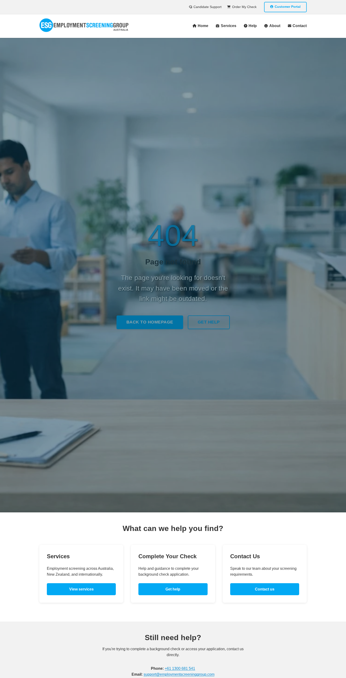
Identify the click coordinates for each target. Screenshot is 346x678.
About (274, 26)
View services (81, 589)
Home (203, 26)
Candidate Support (207, 7)
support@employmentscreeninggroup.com (179, 674)
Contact (300, 26)
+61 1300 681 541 (180, 668)
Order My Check (244, 7)
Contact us (264, 589)
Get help (209, 322)
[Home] (84, 26)
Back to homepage (149, 322)
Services (228, 26)
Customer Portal (288, 6)
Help (253, 26)
